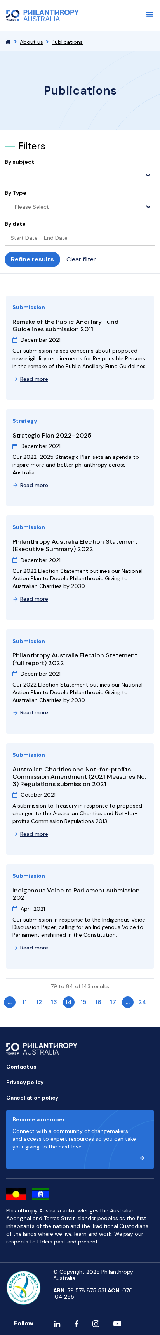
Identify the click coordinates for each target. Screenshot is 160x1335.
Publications (67, 41)
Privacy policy (24, 1082)
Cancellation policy (32, 1097)
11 (24, 1002)
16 (98, 1002)
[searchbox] (11, 176)
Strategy (24, 420)
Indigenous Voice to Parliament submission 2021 (76, 894)
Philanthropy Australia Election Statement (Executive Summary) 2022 (74, 545)
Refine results (32, 259)
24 (142, 1002)
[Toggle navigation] (150, 15)
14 (68, 1002)
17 (113, 1002)
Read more (34, 378)
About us (31, 41)
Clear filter (81, 259)
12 (39, 1002)
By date (15, 224)
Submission (28, 307)
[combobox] (80, 175)
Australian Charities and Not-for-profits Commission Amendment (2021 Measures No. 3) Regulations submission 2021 (79, 776)
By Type (15, 193)
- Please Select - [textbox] (32, 206)
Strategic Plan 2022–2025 (52, 435)
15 (83, 1002)
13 (54, 1002)
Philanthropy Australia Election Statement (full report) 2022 (74, 659)
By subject (19, 162)
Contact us (21, 1066)
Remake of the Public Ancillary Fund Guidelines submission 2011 (65, 325)
